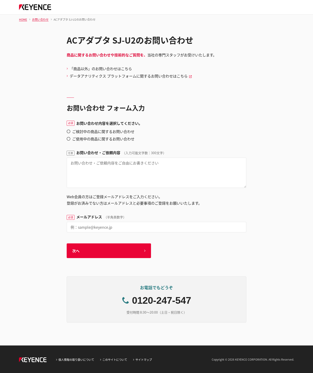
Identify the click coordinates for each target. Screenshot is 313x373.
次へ (76, 250)
